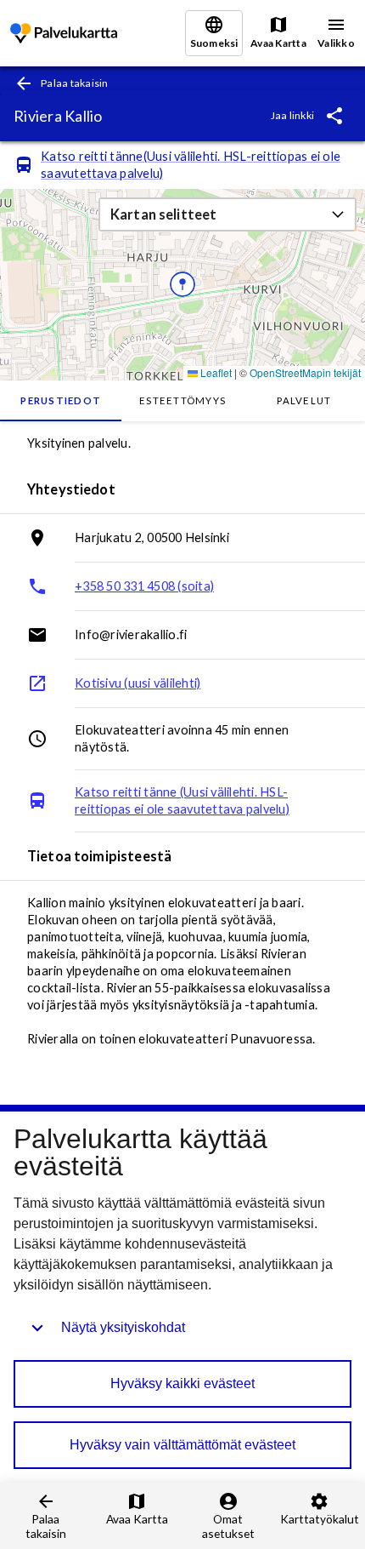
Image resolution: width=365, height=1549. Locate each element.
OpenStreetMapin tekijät (305, 372)
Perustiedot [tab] (60, 400)
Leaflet (215, 372)
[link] (63, 33)
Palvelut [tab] (304, 400)
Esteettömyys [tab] (182, 400)
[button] (227, 214)
